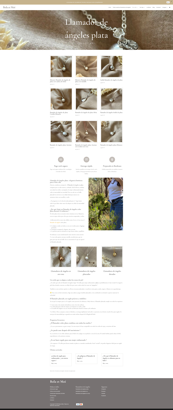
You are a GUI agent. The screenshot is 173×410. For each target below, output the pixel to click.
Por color (134, 7)
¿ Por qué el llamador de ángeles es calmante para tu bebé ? (111, 358)
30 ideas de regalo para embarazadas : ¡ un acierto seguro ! (59, 358)
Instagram (103, 389)
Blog (154, 7)
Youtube (103, 393)
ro (82, 391)
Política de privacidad (55, 391)
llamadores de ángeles (59, 371)
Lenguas (164, 7)
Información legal (54, 389)
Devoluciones (53, 395)
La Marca (149, 7)
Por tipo (142, 7)
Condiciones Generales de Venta (57, 393)
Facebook (103, 395)
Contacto (158, 7)
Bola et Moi (52, 371)
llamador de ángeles (55, 222)
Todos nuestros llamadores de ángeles (122, 7)
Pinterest (103, 391)
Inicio (110, 7)
